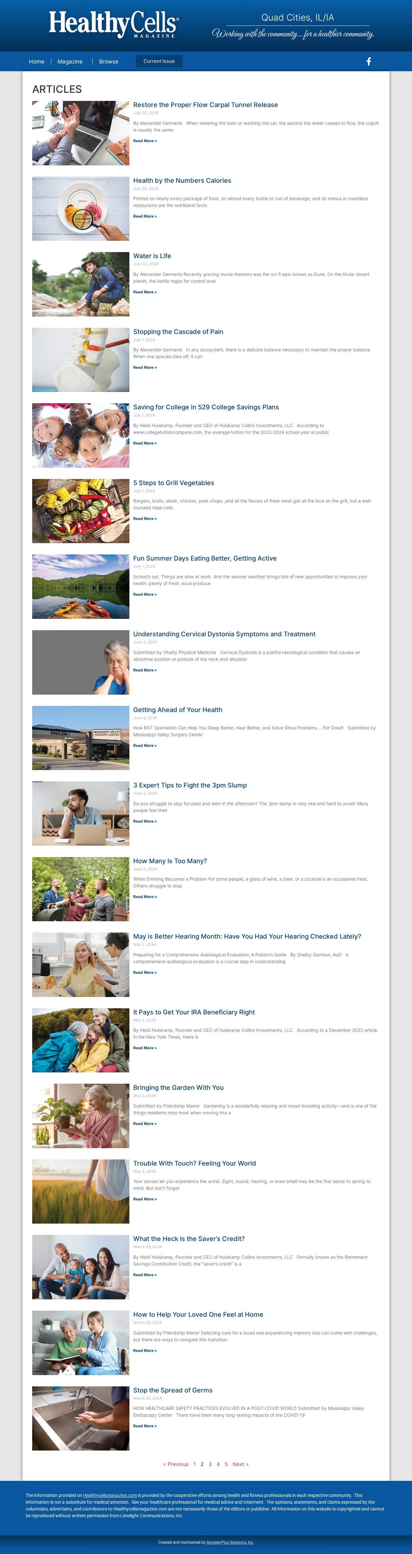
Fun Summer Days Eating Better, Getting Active (205, 558)
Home (36, 61)
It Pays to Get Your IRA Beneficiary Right (194, 1012)
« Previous (176, 1464)
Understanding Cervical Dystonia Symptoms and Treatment (224, 634)
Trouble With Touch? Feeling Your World (194, 1163)
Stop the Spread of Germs (173, 1390)
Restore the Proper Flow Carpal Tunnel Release (205, 105)
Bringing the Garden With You (178, 1087)
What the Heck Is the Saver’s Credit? (189, 1239)
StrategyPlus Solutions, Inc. (230, 1542)
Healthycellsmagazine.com (110, 1495)
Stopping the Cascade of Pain (178, 332)
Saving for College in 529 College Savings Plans (206, 407)
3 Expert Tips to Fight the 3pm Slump (190, 785)
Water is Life (152, 256)
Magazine (70, 61)
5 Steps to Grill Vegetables (173, 483)
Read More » (145, 140)
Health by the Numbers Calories (182, 180)
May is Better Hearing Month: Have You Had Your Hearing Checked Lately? (247, 936)
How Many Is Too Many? (170, 861)
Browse (108, 61)
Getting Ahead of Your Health (177, 710)
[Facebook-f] (369, 62)
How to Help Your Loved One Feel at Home (198, 1314)
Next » (241, 1464)
